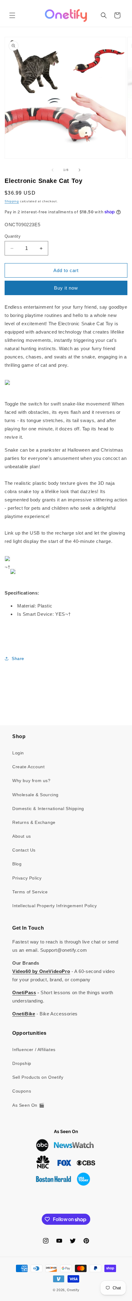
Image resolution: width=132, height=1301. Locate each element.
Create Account (28, 766)
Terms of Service (30, 891)
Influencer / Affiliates (34, 1049)
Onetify (73, 1290)
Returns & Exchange (34, 822)
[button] (12, 15)
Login (18, 752)
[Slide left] (52, 170)
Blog (16, 863)
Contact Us (24, 850)
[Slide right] (79, 170)
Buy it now (66, 288)
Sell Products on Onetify (37, 1077)
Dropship (21, 1063)
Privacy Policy (26, 878)
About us (21, 836)
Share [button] (18, 658)
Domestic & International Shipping (48, 808)
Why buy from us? (31, 780)
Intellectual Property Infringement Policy (54, 905)
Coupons (21, 1091)
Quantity (13, 236)
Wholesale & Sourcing (35, 794)
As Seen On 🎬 (28, 1105)
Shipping (12, 201)
